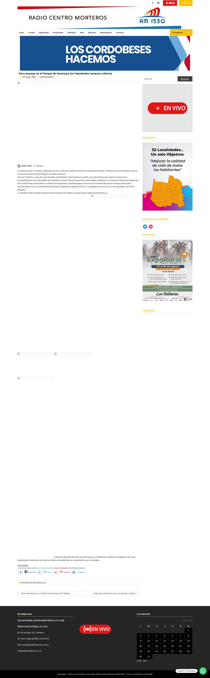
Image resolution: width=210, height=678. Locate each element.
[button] (203, 671)
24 (149, 651)
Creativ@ (148, 674)
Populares (178, 32)
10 (149, 641)
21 (180, 646)
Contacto (120, 32)
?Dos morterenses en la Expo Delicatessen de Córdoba (45, 593)
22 (188, 646)
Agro (82, 32)
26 (164, 651)
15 (188, 641)
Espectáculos (106, 32)
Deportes (92, 32)
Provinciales (58, 32)
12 (164, 641)
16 (141, 646)
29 (188, 651)
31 (149, 657)
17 (149, 646)
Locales (31, 32)
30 (141, 657)
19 (164, 646)
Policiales (72, 32)
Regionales (44, 32)
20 (172, 646)
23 (141, 651)
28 (180, 651)
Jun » (145, 661)
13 (172, 641)
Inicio (21, 32)
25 (156, 651)
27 (172, 651)
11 (157, 641)
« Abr (139, 661)
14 (180, 641)
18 (156, 646)
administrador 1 (47, 77)
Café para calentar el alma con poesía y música (114, 593)
